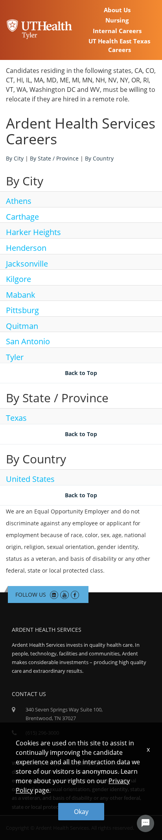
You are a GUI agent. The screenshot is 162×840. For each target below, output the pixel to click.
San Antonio (28, 341)
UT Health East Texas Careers (119, 45)
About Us (117, 10)
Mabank (20, 294)
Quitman (22, 326)
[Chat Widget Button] (145, 823)
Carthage (22, 216)
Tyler (15, 357)
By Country (99, 158)
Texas (16, 418)
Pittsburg (22, 310)
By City (15, 158)
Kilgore (18, 279)
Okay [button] (81, 811)
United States (30, 479)
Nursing (117, 20)
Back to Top (81, 373)
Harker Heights (33, 232)
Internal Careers (117, 31)
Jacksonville (27, 263)
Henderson (26, 248)
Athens (18, 201)
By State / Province (54, 158)
